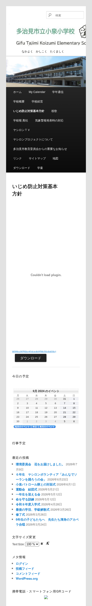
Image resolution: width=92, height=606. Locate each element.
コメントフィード (28, 573)
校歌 (54, 111)
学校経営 (37, 101)
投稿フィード (25, 568)
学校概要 (19, 101)
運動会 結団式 (26, 489)
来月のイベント (47, 426)
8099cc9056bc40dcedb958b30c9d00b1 (34, 351)
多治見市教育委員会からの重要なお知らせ (40, 149)
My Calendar (37, 92)
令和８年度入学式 (28, 504)
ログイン (22, 563)
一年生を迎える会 (28, 494)
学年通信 (57, 92)
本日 (35, 426)
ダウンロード (21, 168)
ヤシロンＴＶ (21, 130)
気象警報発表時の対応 (49, 120)
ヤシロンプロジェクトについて (33, 139)
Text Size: (18, 544)
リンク (17, 158)
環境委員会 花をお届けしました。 (40, 464)
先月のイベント (22, 426)
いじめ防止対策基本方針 (28, 111)
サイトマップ (37, 158)
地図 (55, 158)
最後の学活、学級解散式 (33, 509)
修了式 (20, 514)
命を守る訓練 (25, 499)
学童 (40, 168)
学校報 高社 (20, 120)
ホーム (17, 92)
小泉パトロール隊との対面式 (36, 484)
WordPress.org (27, 578)
